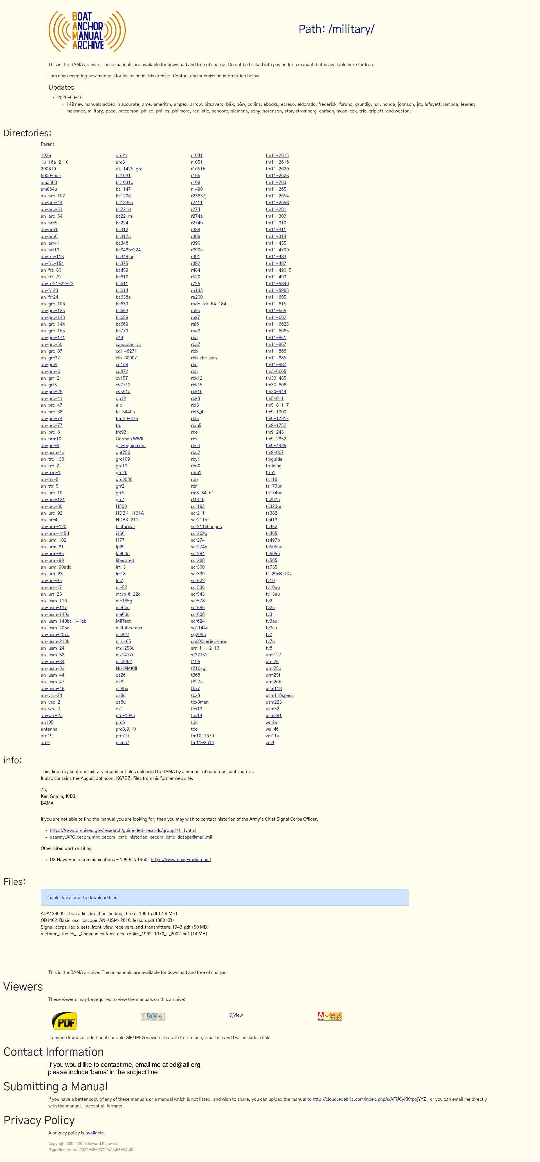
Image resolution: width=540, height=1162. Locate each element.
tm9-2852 (276, 439)
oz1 (119, 709)
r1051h (198, 169)
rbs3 (195, 445)
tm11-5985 (277, 290)
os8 (119, 682)
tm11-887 (276, 364)
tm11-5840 (277, 284)
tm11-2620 (277, 169)
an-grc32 (50, 358)
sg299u (198, 634)
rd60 (195, 466)
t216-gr (199, 668)
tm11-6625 (277, 324)
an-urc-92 (51, 513)
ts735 (271, 567)
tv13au (273, 594)
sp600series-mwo (209, 641)
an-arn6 (49, 236)
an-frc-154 (52, 263)
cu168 (122, 364)
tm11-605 (276, 297)
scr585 (198, 607)
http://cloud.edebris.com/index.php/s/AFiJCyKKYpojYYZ (369, 1099)
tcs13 (196, 709)
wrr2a (271, 722)
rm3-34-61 (202, 493)
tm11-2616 (277, 162)
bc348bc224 (128, 250)
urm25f (273, 675)
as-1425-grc (129, 169)
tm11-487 (276, 263)
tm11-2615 (277, 155)
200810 (48, 169)
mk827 (122, 634)
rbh (194, 371)
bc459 (122, 270)
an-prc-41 (51, 398)
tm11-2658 (277, 203)
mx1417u (125, 655)
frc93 (121, 432)
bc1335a (124, 203)
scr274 (198, 540)
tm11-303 (276, 216)
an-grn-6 (50, 371)
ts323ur (274, 506)
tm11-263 (276, 182)
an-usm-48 (52, 688)
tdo (194, 729)
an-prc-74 (51, 418)
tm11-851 (276, 337)
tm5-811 (275, 398)
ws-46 (272, 729)
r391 (195, 257)
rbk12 (196, 378)
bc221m (124, 216)
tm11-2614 (202, 742)
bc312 (122, 230)
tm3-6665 (276, 371)
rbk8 (195, 398)
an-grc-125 (53, 310)
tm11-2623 (277, 176)
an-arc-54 (51, 216)
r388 (195, 230)
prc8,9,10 (126, 729)
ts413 (271, 520)
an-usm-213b (55, 641)
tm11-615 (276, 304)
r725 (195, 284)
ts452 (271, 526)
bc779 (122, 331)
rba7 (195, 344)
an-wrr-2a (51, 715)
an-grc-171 (53, 337)
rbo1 (195, 432)
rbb (194, 351)
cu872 (122, 371)
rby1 (195, 459)
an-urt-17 (51, 587)
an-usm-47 (52, 682)
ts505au (274, 547)
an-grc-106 (53, 304)
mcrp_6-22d (128, 594)
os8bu (122, 688)
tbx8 (195, 695)
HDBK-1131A (130, 513)
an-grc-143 (53, 317)
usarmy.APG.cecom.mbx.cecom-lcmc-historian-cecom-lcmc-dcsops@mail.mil (131, 837)
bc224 (122, 223)
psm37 (122, 742)
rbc (194, 364)
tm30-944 (276, 391)
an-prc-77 (51, 425)
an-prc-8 (50, 432)
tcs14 (196, 715)
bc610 (122, 277)
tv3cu (271, 628)
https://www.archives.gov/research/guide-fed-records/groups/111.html (123, 830)
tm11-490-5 (278, 270)
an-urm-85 (52, 553)
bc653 (122, 310)
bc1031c (124, 182)
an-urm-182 (53, 540)
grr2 (120, 486)
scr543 (198, 594)
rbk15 (196, 385)
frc (118, 425)
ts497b (273, 540)
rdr (194, 486)
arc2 (45, 742)
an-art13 (50, 250)
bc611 (122, 284)
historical (125, 526)
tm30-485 (276, 378)
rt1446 (197, 499)
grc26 (121, 472)
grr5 (120, 493)
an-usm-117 (54, 607)
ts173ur (274, 486)
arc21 (121, 155)
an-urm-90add (56, 567)
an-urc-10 (51, 493)
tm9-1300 (276, 412)
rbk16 (196, 391)
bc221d (123, 209)
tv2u (270, 607)
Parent (47, 144)
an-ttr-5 (49, 486)
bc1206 (123, 196)
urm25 (272, 661)
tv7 (269, 634)
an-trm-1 (50, 472)
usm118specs (280, 695)
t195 (195, 661)
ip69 (120, 547)
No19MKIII (126, 668)
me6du (123, 614)
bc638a (123, 297)
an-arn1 (49, 230)
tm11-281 (276, 209)
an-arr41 (50, 243)
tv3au (271, 621)
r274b (197, 223)
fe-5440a (125, 412)
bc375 (122, 263)
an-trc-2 (50, 466)
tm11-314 (276, 236)
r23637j (198, 196)
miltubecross (129, 628)
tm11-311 (276, 230)
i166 (120, 533)
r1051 (197, 162)
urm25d (273, 668)
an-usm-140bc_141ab (63, 621)
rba (194, 337)
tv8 (269, 648)
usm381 (274, 715)
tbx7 (195, 688)
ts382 (271, 513)
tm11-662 (276, 317)
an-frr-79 (51, 277)
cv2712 (123, 385)
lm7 (119, 580)
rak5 (195, 310)
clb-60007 (126, 358)
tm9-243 (275, 432)
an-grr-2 (50, 378)
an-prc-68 (51, 412)
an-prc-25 (51, 391)
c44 (119, 337)
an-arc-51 (51, 209)
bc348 (122, 243)
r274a (197, 216)
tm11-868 (276, 351)
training (274, 466)
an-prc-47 (51, 405)
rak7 (195, 317)
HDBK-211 (127, 520)
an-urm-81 (52, 547)
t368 (195, 675)
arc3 (120, 162)
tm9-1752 (276, 425)
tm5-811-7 (277, 405)
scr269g (199, 533)
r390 (195, 243)
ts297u (273, 499)
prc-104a (125, 715)
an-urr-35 (51, 580)
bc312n (123, 236)
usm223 (274, 702)
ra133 (197, 290)
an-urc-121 (53, 499)
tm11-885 (276, 358)
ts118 (271, 479)
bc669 (122, 324)
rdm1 (196, 472)
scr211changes (206, 526)
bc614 (122, 290)
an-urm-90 (52, 560)
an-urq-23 (52, 574)
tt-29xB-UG (278, 574)
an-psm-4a (52, 452)
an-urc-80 (51, 506)
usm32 (272, 709)
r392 (195, 263)
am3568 (49, 182)
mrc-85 (123, 641)
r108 (195, 182)
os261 (122, 675)
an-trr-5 (49, 479)
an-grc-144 (53, 324)
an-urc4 (49, 520)
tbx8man (200, 702)
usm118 (274, 688)
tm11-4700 (277, 250)
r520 (195, 277)
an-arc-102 (53, 196)
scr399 (198, 574)
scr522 (198, 580)
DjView (236, 1015)
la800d (123, 553)
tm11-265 (276, 189)
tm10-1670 (202, 736)
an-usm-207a (55, 634)
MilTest (123, 621)
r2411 (197, 203)
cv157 (122, 378)
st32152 (199, 655)
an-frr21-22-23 (57, 284)
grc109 (123, 459)
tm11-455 (276, 243)
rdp (194, 479)
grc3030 (124, 479)
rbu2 (195, 452)
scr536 (198, 587)
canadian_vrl (128, 344)
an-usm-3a (52, 668)
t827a (197, 682)
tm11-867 (276, 344)
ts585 (271, 560)
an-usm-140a (55, 614)
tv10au (273, 587)
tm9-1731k (277, 418)
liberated (125, 560)
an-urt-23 (51, 594)
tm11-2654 (277, 196)
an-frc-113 (52, 257)
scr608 (198, 614)
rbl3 (195, 405)
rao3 (195, 331)
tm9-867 (275, 452)
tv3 (269, 614)
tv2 (269, 601)
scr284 (198, 553)
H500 (121, 506)
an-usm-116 (54, 601)
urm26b (273, 682)
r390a (197, 250)
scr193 (198, 506)
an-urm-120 (53, 526)
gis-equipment (131, 445)
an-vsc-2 (50, 702)
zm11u (272, 736)
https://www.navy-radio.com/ (181, 859)
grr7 (120, 499)
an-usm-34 (52, 661)
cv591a (123, 391)
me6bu (123, 607)
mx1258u (125, 648)
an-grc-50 (51, 344)
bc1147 (123, 189)
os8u (121, 702)
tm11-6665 (277, 331)
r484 (195, 270)
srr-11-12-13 (205, 648)
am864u (49, 189)
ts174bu (274, 493)
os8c (120, 695)
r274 (195, 209)
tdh (194, 722)
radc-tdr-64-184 (208, 304)
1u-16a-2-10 (55, 162)
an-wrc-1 (50, 709)
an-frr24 (49, 297)
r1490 (197, 189)
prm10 (122, 736)
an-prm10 (51, 439)
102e (46, 155)
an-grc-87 (51, 351)
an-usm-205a (55, 628)
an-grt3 (49, 385)
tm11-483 (276, 257)
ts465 (271, 533)
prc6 (120, 722)
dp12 (121, 398)
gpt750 (123, 452)
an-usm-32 (52, 655)
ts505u (273, 553)
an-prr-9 (50, 445)
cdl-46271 (126, 351)
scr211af (200, 520)
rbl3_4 (197, 412)
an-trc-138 (52, 459)
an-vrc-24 (51, 695)
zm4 (270, 742)
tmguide (274, 459)
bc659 (122, 317)
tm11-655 (276, 310)
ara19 (47, 736)
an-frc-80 (51, 270)
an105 (47, 722)
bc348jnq (125, 257)
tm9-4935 (276, 445)
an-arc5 (49, 223)
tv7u (270, 641)
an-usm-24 (52, 648)
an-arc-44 (51, 203)
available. (95, 1133)
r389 (195, 236)
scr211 (198, 513)
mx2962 (124, 661)
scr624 (198, 621)
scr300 (198, 567)
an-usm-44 (52, 675)
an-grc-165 (53, 331)
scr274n (199, 547)
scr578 (198, 601)
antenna (49, 729)
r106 (195, 176)
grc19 (121, 466)
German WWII (129, 439)
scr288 (198, 560)
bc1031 (123, 176)
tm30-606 (276, 385)
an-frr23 (49, 290)
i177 (120, 540)
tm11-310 (276, 223)
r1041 (197, 155)
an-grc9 (49, 364)
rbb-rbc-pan (204, 358)
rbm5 (196, 425)
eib (119, 405)
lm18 (121, 574)
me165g (124, 601)
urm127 (273, 655)
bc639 (122, 304)
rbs (194, 439)
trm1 (270, 472)
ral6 (195, 324)
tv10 (270, 580)
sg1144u (199, 628)
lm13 (121, 567)
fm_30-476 (127, 418)
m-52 (121, 587)
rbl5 (195, 418)
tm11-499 (276, 277)
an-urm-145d (55, 533)
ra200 (197, 297)
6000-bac (51, 176)
